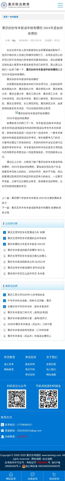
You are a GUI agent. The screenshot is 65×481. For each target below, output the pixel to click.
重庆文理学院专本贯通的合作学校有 (27, 238)
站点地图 (47, 458)
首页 (5, 17)
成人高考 (9, 364)
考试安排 (30, 374)
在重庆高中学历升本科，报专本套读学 (28, 306)
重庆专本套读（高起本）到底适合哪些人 (29, 336)
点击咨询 (22, 436)
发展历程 (51, 364)
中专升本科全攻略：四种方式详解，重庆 (29, 300)
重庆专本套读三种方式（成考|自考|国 (28, 312)
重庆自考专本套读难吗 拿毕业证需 (26, 267)
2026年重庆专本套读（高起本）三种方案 (30, 324)
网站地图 (51, 374)
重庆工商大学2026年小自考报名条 (26, 294)
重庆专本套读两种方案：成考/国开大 (27, 318)
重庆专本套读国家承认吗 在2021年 (26, 261)
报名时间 (30, 364)
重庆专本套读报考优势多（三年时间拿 (28, 330)
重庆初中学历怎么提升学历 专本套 (26, 273)
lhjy (14, 40)
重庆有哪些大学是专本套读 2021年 (26, 244)
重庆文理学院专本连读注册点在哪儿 (27, 255)
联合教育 (45, 108)
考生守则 (30, 369)
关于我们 (51, 357)
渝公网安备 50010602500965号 (42, 466)
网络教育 (9, 369)
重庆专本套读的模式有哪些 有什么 (26, 250)
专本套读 (14, 17)
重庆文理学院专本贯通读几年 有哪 (26, 232)
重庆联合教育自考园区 (15, 5)
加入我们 (51, 369)
